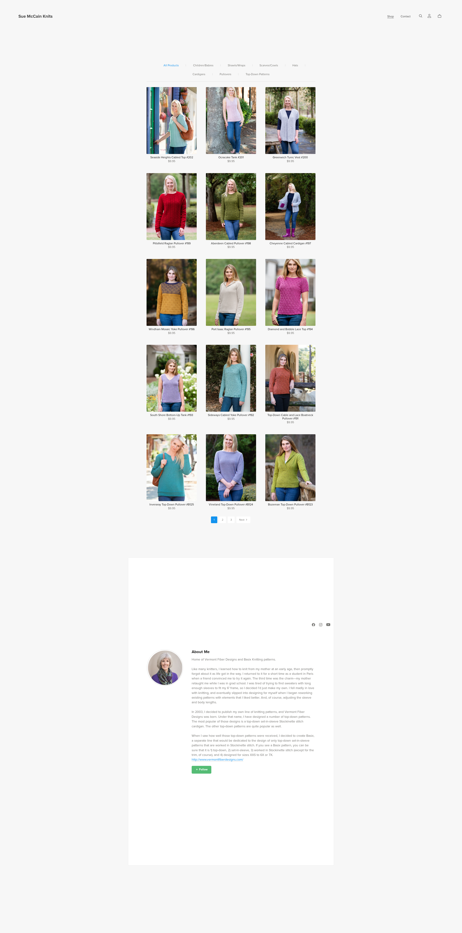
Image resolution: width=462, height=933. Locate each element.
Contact (406, 16)
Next (242, 519)
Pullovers (225, 74)
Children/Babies (203, 65)
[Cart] (441, 16)
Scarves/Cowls (269, 65)
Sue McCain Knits (35, 16)
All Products (171, 65)
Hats (295, 65)
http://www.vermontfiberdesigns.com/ (217, 760)
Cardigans (199, 74)
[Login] (429, 16)
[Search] (420, 16)
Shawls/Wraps (236, 65)
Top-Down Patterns (257, 74)
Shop (390, 16)
